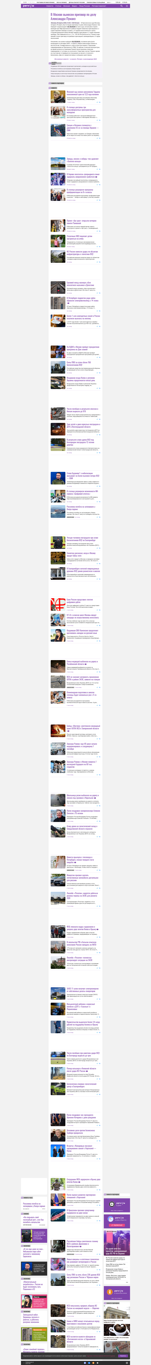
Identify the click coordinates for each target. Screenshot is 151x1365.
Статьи (58, 6)
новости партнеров (57, 83)
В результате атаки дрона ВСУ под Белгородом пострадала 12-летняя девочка (80, 442)
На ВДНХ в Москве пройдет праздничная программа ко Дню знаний (83, 348)
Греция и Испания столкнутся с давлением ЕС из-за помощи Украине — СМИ (83, 128)
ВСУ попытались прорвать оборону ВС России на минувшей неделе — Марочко (83, 1307)
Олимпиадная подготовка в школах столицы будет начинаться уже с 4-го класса (81, 695)
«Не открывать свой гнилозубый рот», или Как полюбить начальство (33, 1219)
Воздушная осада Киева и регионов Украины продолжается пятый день (71, 71)
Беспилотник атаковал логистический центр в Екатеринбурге (81, 1085)
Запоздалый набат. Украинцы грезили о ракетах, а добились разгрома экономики (31, 1318)
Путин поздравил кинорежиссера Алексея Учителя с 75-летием (83, 812)
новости (54, 88)
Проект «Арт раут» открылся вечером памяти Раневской (81, 222)
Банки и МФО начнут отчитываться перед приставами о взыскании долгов (83, 1322)
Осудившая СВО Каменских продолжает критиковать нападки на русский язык (39, 1303)
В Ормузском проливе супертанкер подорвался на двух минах (80, 1211)
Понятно (123, 1356)
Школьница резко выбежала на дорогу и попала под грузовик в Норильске (83, 796)
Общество (36, 1297)
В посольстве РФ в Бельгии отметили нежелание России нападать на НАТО (81, 943)
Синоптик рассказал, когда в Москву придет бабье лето (81, 554)
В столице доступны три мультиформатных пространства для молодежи (81, 110)
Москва (53, 23)
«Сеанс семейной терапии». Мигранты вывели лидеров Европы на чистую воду (34, 1351)
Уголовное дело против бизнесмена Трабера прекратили (81, 1131)
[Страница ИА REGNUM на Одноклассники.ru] (93, 1363)
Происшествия (38, 1330)
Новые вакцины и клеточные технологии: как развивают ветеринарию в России (74, 73)
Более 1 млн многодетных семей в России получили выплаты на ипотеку (83, 317)
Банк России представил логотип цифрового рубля (80, 601)
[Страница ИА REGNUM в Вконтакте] (89, 1363)
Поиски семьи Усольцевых (96, 2)
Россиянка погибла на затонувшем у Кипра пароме (34, 1204)
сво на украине (111, 1231)
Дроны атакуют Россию (77, 2)
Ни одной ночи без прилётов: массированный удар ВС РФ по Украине (116, 1251)
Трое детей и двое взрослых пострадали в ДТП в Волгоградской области (83, 425)
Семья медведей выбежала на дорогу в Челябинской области (82, 662)
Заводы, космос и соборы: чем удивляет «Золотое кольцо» (68, 76)
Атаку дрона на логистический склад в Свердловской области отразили (82, 827)
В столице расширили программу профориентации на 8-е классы (80, 191)
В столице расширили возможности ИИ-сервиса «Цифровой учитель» (82, 492)
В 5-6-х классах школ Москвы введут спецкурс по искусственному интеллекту (83, 616)
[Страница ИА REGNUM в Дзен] (97, 1363)
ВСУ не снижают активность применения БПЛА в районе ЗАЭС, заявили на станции (83, 678)
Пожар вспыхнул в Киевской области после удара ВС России (81, 1069)
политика (27, 1246)
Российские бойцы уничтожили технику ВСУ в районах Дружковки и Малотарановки (82, 1244)
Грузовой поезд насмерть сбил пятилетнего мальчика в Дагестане (80, 284)
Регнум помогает (99, 6)
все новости (26, 1209)
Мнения (66, 6)
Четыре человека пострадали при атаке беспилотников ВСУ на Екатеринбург (40, 1235)
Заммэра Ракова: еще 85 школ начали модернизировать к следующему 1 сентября (82, 746)
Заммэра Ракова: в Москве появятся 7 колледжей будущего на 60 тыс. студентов (81, 764)
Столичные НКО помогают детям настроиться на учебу (79, 237)
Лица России (84, 6)
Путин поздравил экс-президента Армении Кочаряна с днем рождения (81, 1116)
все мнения (42, 1225)
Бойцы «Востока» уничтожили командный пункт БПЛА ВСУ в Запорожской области (83, 727)
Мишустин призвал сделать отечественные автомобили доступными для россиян (82, 877)
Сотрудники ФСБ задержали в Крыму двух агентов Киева (83, 1180)
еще (127, 1282)
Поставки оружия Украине (45, 2)
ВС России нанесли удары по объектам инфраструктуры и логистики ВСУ (82, 253)
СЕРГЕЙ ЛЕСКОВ (27, 1225)
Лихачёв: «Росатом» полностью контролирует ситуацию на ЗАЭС (79, 959)
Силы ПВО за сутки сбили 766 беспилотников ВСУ (79, 363)
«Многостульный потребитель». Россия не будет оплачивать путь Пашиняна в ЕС (33, 1285)
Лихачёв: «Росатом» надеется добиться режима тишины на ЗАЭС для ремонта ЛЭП (82, 895)
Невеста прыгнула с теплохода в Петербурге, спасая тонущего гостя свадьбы (80, 859)
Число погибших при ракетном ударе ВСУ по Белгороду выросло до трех (83, 1054)
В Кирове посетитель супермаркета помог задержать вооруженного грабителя (83, 175)
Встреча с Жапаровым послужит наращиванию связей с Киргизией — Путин (81, 1148)
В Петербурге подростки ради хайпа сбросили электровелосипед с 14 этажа (40, 1336)
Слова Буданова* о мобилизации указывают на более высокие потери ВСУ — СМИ (39, 1268)
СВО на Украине (62, 2)
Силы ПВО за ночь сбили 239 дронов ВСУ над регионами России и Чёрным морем (83, 1276)
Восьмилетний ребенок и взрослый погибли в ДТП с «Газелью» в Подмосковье (81, 1006)
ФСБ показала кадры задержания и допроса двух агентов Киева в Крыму (81, 928)
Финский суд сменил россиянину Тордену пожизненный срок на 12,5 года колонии (83, 93)
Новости (49, 6)
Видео (74, 6)
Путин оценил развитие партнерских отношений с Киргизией (81, 1196)
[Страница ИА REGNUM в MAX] (85, 1363)
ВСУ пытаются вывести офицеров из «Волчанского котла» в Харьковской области (81, 1339)
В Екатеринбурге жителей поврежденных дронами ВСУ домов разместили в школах (83, 570)
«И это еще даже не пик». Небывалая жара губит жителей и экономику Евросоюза (33, 1252)
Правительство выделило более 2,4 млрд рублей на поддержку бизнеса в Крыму (83, 1023)
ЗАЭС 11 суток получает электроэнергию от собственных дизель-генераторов (83, 990)
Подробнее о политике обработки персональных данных (101, 1356)
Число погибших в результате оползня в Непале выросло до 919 (82, 410)
